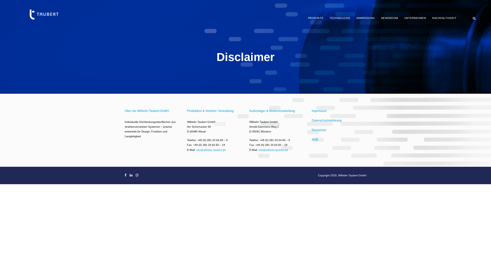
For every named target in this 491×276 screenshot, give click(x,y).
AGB (315, 139)
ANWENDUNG (365, 18)
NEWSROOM (389, 18)
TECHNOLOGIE (340, 18)
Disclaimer (319, 130)
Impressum (319, 111)
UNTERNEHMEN (415, 18)
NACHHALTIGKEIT (444, 18)
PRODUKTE (316, 18)
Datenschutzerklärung (327, 120)
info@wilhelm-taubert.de (211, 149)
